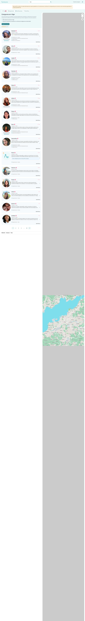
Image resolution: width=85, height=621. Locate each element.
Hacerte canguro (76, 1)
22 (26, 228)
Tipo (4, 11)
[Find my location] (82, 19)
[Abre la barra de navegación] (82, 2)
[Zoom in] (82, 15)
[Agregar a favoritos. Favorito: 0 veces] (39, 111)
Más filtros (27, 11)
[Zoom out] (82, 16)
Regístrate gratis (5, 24)
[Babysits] (5, 2)
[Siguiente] (29, 228)
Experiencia (11, 11)
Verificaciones (19, 11)
